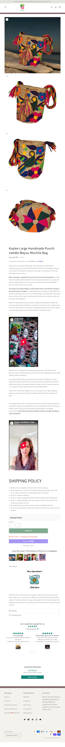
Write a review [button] (32, 677)
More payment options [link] (28, 545)
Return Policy (27, 705)
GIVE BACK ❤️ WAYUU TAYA (12, 713)
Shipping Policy (27, 713)
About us (6, 697)
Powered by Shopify (56, 737)
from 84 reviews (31, 629)
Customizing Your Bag (10, 705)
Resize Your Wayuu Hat (10, 709)
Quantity (11, 521)
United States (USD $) (12, 735)
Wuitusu (50, 737)
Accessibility (27, 701)
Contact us (7, 701)
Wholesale (26, 697)
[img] (32, 626)
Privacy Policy (27, 709)
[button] (5, 7)
